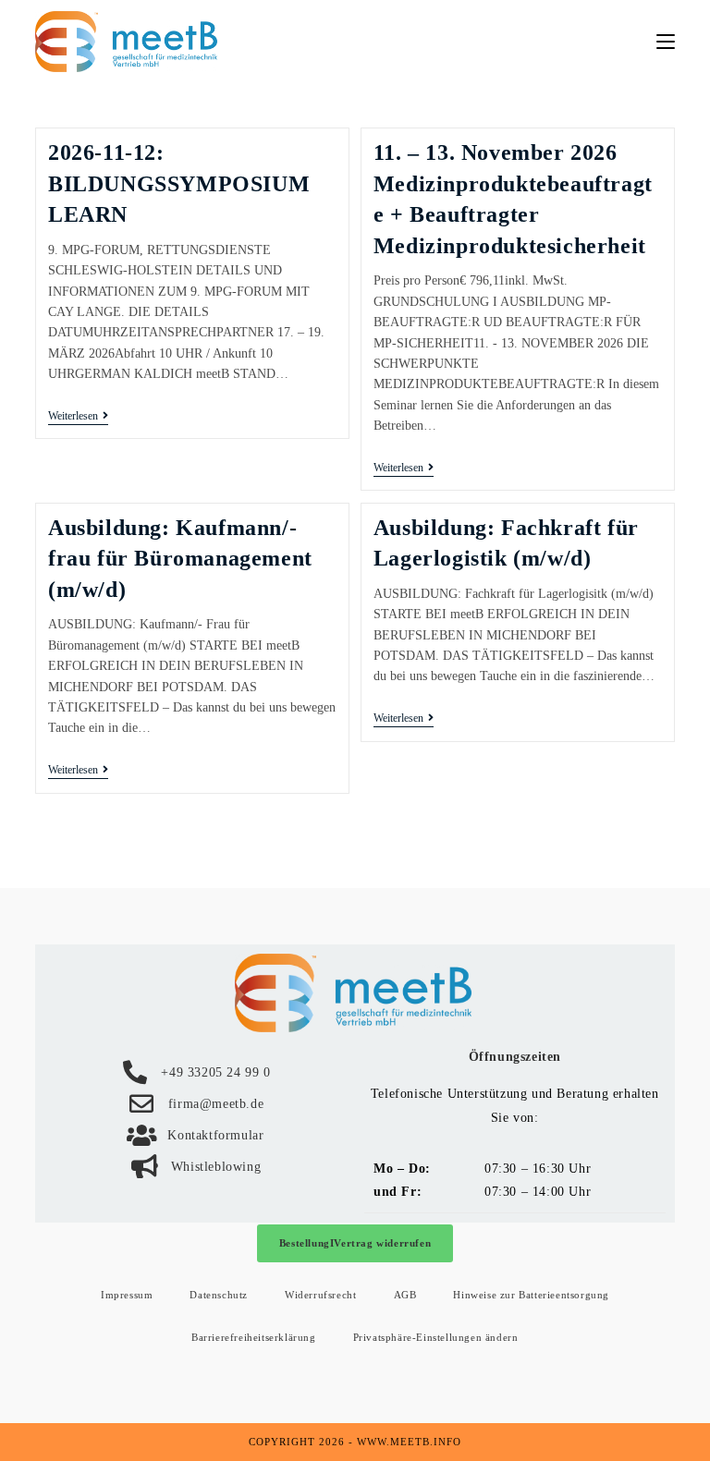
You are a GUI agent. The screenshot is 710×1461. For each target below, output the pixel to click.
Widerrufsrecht (320, 1294)
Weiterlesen (78, 415)
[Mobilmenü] (665, 41)
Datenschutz (219, 1294)
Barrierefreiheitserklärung (253, 1337)
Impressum (127, 1294)
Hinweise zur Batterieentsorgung (531, 1294)
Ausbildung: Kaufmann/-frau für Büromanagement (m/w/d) (180, 559)
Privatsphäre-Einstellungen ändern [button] (436, 1337)
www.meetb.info (409, 1441)
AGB (405, 1294)
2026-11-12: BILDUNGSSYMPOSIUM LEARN (179, 183)
